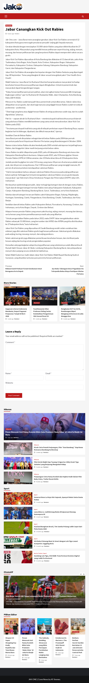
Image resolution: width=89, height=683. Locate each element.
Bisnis (8, 632)
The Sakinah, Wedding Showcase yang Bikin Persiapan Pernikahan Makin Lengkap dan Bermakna (44, 647)
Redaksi (17, 33)
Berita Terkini (38, 553)
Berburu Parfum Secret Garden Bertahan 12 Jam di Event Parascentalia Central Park (78, 645)
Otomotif (10, 593)
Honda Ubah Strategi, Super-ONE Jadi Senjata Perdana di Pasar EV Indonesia (39, 596)
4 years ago (10, 33)
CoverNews (43, 679)
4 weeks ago (39, 481)
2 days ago (44, 660)
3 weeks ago (39, 467)
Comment (10, 342)
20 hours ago (10, 655)
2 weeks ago (66, 319)
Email (48, 373)
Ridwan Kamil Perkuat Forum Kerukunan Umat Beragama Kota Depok (23, 268)
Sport (35, 494)
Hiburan (8, 429)
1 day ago (10, 437)
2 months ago (40, 531)
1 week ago (10, 319)
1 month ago (39, 502)
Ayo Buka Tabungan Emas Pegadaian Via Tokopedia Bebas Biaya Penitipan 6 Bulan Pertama (67, 270)
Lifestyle (42, 632)
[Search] (82, 16)
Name (8, 373)
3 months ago (40, 561)
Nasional (9, 25)
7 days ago (77, 655)
